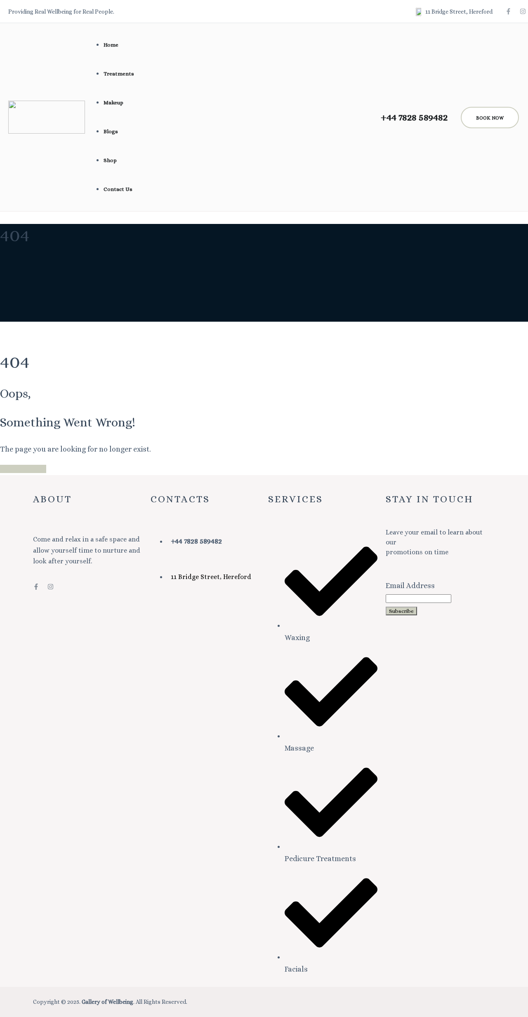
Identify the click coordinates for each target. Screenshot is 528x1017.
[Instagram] (523, 11)
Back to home (23, 469)
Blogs (111, 131)
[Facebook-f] (508, 11)
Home (111, 45)
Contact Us (118, 189)
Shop (110, 160)
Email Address (410, 585)
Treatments (119, 74)
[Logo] (46, 107)
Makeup (113, 102)
